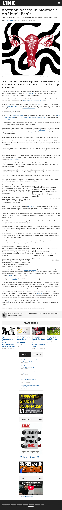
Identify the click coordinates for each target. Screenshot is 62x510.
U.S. (17, 93)
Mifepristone (42, 130)
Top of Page (31, 506)
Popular (37, 355)
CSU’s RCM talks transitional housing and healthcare (23, 340)
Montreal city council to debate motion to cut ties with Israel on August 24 (31, 366)
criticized (11, 275)
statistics (15, 279)
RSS (42, 504)
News (22, 362)
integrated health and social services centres (34, 117)
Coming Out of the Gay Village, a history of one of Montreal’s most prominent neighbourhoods (31, 379)
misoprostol (32, 132)
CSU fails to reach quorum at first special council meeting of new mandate (30, 386)
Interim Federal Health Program (15, 106)
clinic (9, 119)
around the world (29, 93)
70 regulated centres (18, 115)
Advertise (19, 504)
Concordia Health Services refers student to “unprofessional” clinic (38, 341)
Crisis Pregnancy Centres (30, 270)
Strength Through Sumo (27, 496)
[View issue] (31, 454)
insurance (39, 104)
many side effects (14, 159)
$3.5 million (31, 206)
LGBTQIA (39, 293)
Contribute (25, 504)
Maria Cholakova (9, 20)
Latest (25, 355)
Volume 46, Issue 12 (30, 457)
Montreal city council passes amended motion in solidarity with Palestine (31, 360)
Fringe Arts (23, 382)
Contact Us (37, 504)
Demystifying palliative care (52, 338)
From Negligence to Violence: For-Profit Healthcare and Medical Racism (8, 341)
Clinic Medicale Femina (29, 108)
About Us (13, 504)
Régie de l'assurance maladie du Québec (33, 100)
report (8, 301)
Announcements (6, 504)
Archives (31, 504)
